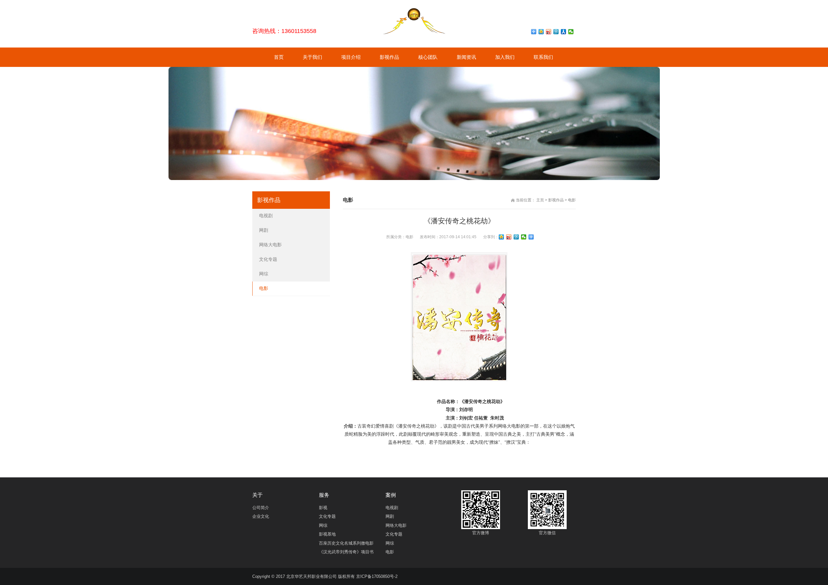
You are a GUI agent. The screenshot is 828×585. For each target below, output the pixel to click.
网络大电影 (270, 244)
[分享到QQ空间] (541, 31)
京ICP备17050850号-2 (377, 576)
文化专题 (268, 259)
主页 (540, 200)
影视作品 (556, 200)
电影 (572, 200)
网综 (263, 273)
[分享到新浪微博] (548, 31)
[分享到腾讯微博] (556, 31)
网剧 (263, 230)
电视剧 (266, 215)
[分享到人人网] (563, 31)
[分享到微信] (571, 31)
